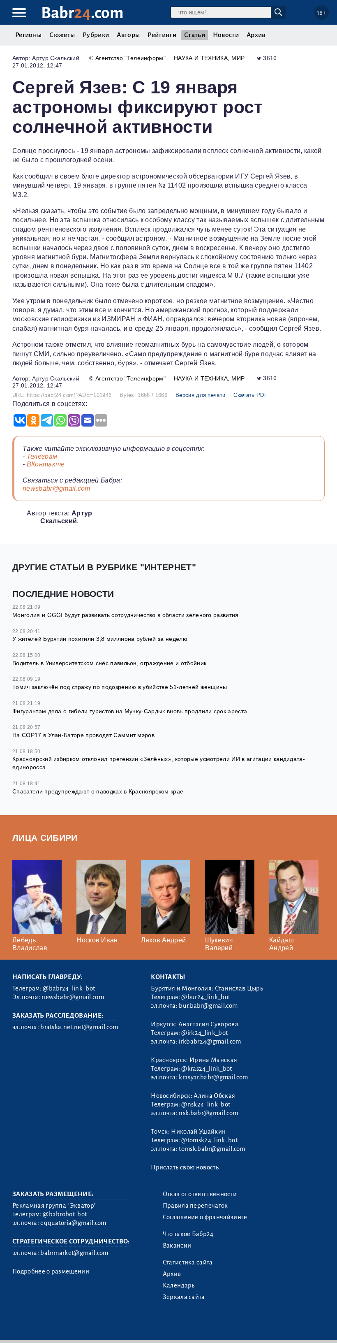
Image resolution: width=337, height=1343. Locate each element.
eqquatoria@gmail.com (73, 1223)
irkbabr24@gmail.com (210, 1041)
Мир (238, 58)
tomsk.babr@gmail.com (212, 1149)
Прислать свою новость (185, 1167)
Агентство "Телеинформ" (130, 58)
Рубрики (96, 35)
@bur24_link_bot (205, 997)
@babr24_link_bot (69, 988)
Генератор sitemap (199, 1326)
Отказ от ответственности (200, 1194)
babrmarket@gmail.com (74, 1253)
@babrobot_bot (65, 1214)
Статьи (194, 35)
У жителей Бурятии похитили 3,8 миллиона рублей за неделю (99, 639)
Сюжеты (62, 35)
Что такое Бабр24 (188, 1234)
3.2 (63, 1326)
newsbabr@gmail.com (56, 488)
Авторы (128, 35)
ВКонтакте (46, 464)
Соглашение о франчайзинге (205, 1217)
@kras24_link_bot (206, 1068)
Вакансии (177, 1245)
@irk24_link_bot (204, 1033)
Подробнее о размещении (50, 1271)
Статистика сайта (188, 1262)
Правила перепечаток (195, 1205)
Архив (256, 35)
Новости (226, 35)
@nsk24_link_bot (205, 1104)
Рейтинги (162, 35)
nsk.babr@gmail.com (208, 1113)
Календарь (179, 1285)
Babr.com (82, 13)
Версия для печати (200, 395)
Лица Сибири (45, 837)
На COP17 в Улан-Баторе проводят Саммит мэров (83, 735)
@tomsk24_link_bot (209, 1140)
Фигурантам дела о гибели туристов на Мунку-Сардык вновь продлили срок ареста (129, 711)
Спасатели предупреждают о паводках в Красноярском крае (97, 791)
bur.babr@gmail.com (208, 1005)
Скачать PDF (250, 395)
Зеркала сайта (184, 1297)
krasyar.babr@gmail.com (213, 1077)
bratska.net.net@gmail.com (79, 1027)
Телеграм (42, 456)
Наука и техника (201, 58)
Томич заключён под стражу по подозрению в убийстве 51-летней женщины (119, 687)
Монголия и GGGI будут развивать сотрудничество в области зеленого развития (125, 615)
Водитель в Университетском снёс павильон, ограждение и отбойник (109, 663)
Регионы (28, 35)
